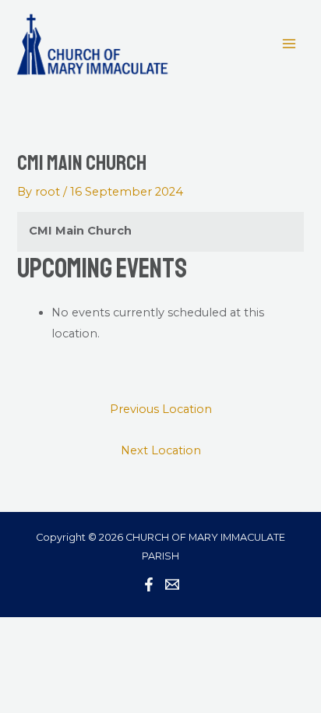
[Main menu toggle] (289, 43)
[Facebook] (149, 584)
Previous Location (161, 409)
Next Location (161, 450)
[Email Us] (172, 584)
